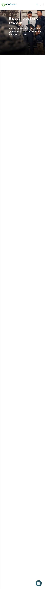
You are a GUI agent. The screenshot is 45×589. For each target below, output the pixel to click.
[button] (39, 583)
